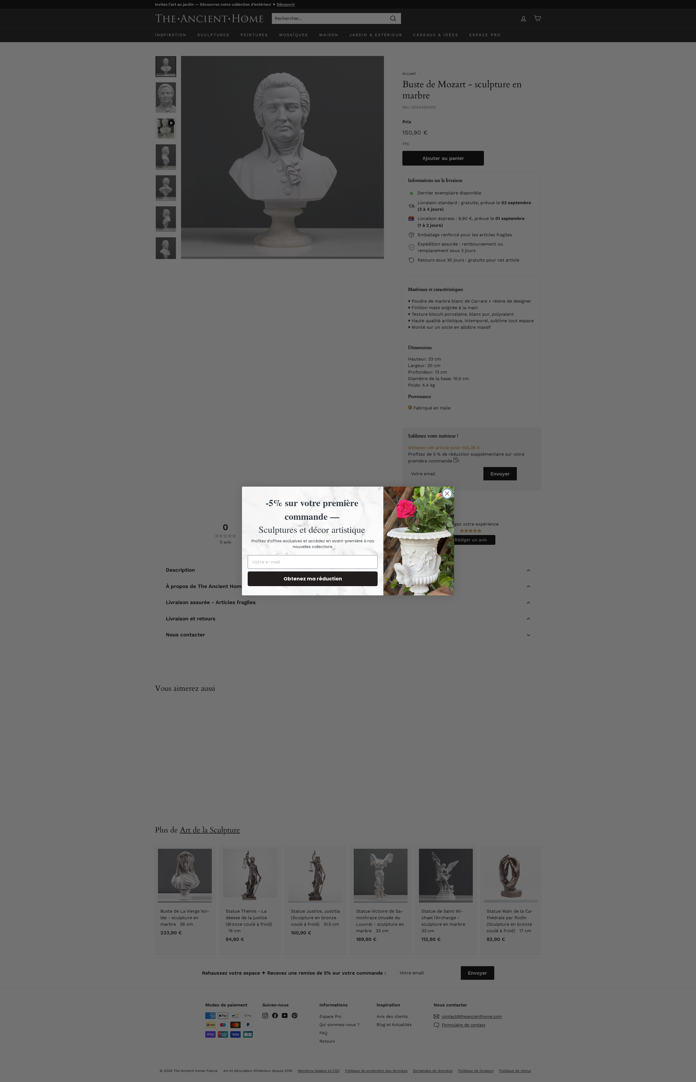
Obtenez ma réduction (313, 578)
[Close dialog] (447, 493)
